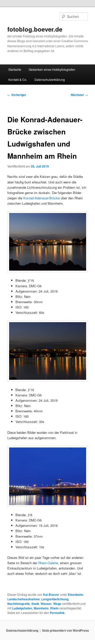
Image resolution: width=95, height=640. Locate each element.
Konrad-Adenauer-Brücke (41, 198)
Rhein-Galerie (48, 562)
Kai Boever (51, 594)
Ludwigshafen (22, 608)
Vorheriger (16, 94)
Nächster (79, 94)
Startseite (14, 69)
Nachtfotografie (18, 603)
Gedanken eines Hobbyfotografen (52, 69)
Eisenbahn (75, 594)
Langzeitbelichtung (54, 599)
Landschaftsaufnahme (23, 599)
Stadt (35, 603)
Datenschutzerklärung (49, 79)
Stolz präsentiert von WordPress (65, 630)
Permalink (57, 612)
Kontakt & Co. (17, 79)
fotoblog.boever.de (34, 29)
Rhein (54, 608)
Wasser (46, 603)
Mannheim (41, 608)
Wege (57, 603)
